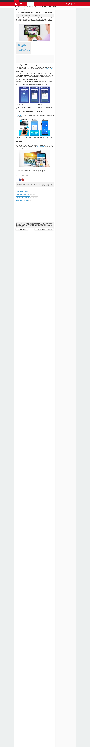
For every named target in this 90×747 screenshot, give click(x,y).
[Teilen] (20, 179)
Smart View (20, 52)
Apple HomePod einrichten (22, 229)
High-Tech (16, 1)
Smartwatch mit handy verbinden (23, 199)
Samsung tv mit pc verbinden (22, 200)
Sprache (73, 1)
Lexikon (43, 3)
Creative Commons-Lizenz (27, 224)
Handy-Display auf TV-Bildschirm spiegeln (22, 45)
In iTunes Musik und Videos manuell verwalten (45, 229)
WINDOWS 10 (31, 6)
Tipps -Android (34, 199)
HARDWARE (54, 6)
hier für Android (27, 104)
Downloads (37, 3)
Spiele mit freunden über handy (22, 197)
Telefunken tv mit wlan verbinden (23, 196)
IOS (27, 6)
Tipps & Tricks (30, 3)
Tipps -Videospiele (34, 197)
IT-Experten (37, 183)
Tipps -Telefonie (32, 201)
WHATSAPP (41, 6)
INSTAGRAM (36, 6)
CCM (45, 223)
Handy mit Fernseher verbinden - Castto (22, 47)
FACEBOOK (49, 6)
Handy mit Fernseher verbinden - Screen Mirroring (24, 50)
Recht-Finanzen (22, 1)
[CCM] (18, 4)
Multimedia (27, 9)
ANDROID (24, 6)
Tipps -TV (31, 200)
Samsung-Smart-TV (40, 146)
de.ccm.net (48, 223)
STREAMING (20, 6)
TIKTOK (45, 6)
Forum (24, 3)
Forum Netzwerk (34, 196)
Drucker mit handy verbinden (22, 201)
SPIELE (16, 6)
